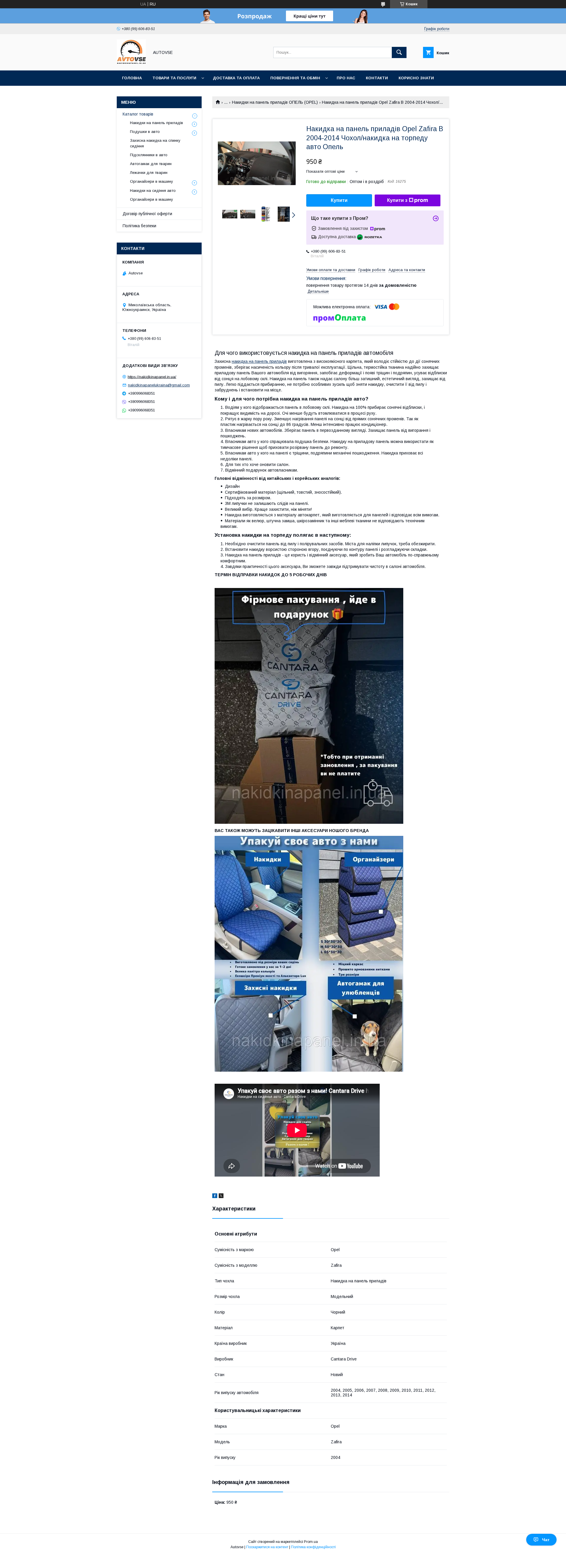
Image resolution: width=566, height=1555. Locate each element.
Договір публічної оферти (147, 213)
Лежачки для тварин (148, 172)
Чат (545, 1539)
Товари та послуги (174, 78)
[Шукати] (399, 52)
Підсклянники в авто (148, 155)
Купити (339, 200)
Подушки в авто (145, 131)
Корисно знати (416, 78)
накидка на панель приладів (259, 361)
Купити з (397, 200)
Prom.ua (311, 1542)
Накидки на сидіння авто (153, 190)
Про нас (346, 78)
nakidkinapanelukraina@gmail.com (159, 385)
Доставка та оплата (236, 78)
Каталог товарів (138, 114)
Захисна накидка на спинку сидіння (155, 143)
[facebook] (214, 1196)
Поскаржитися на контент (267, 1547)
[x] (221, 1196)
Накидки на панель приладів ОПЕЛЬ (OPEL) (275, 102)
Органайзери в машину (151, 181)
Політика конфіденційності (313, 1547)
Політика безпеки (139, 225)
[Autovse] (131, 62)
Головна (132, 78)
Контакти (377, 78)
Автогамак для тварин (151, 164)
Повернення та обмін (295, 78)
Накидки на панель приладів (156, 123)
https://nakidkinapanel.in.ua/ (152, 376)
